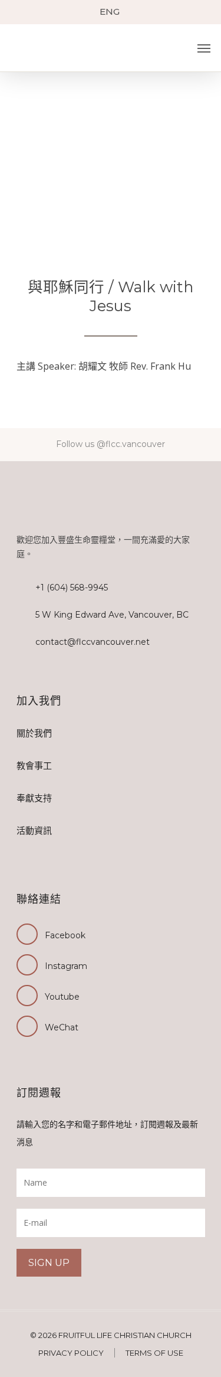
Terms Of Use (154, 1353)
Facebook (65, 935)
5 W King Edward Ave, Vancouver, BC (112, 614)
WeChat (61, 1027)
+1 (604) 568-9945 (71, 587)
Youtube (62, 996)
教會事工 (34, 765)
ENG (110, 11)
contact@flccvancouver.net (92, 642)
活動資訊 (34, 830)
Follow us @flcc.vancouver (110, 444)
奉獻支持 (34, 798)
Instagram (66, 966)
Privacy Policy (71, 1353)
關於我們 (34, 733)
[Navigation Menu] (203, 48)
